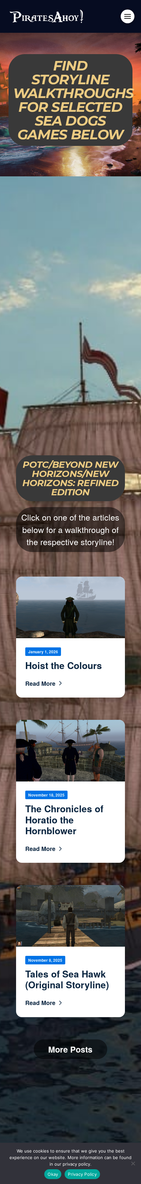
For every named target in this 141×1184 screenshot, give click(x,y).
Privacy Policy (82, 1174)
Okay (53, 1174)
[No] (133, 1163)
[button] (127, 16)
